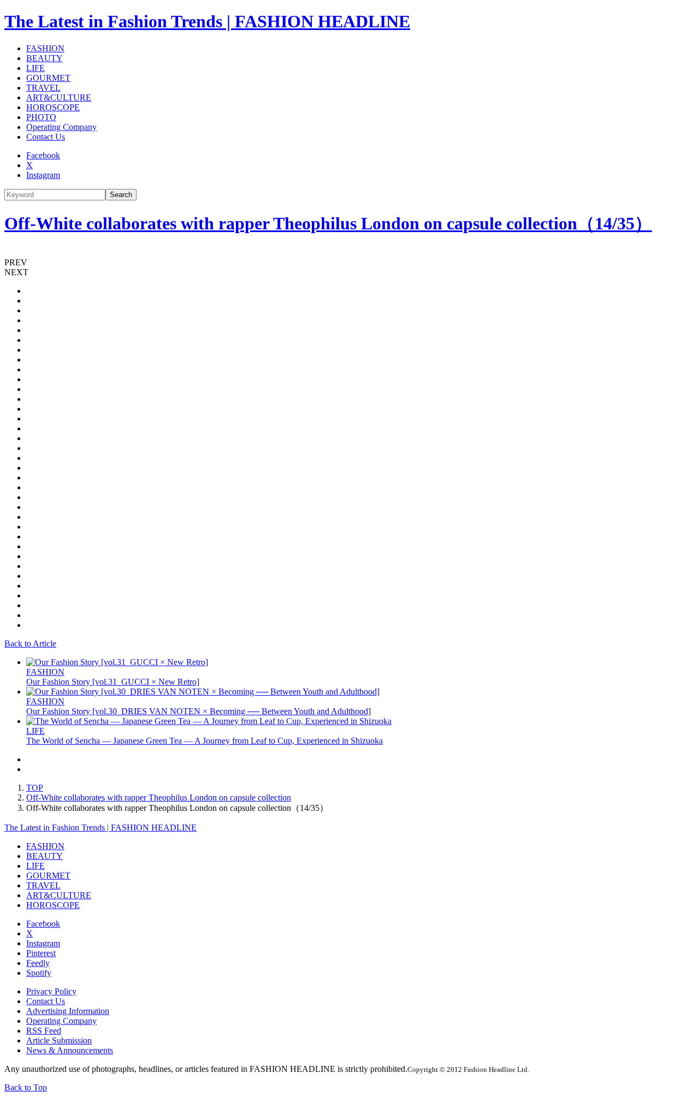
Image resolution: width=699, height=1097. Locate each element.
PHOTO (41, 117)
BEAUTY (44, 58)
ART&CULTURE (58, 97)
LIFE (35, 68)
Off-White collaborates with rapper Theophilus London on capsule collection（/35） (328, 223)
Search (121, 195)
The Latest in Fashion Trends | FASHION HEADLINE (207, 21)
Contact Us (45, 136)
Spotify (38, 972)
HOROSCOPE (53, 107)
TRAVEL (43, 87)
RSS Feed (43, 1030)
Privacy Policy (51, 991)
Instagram (43, 175)
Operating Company (61, 127)
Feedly (38, 963)
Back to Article (30, 643)
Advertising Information (67, 1011)
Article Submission (59, 1040)
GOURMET (48, 77)
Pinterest (41, 953)
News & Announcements (69, 1050)
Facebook (43, 155)
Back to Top (25, 1087)
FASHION (45, 48)
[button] (349, 263)
